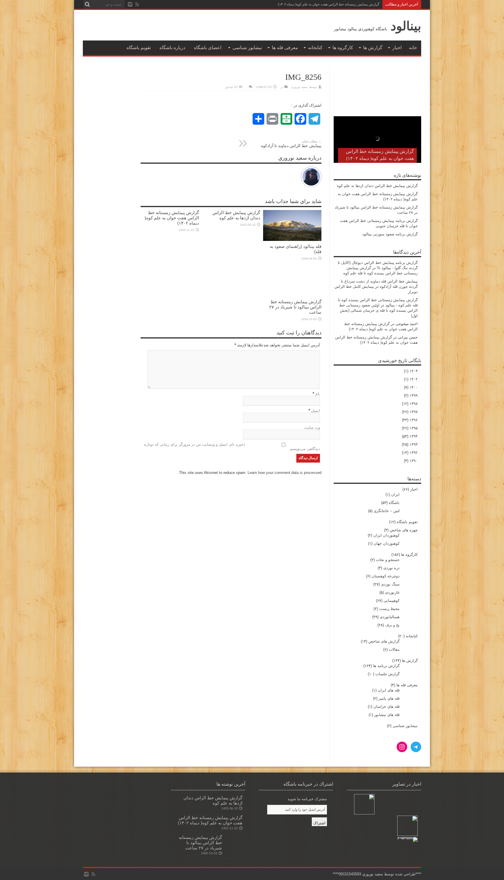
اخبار (397, 47)
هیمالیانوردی (390, 617)
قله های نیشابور (387, 715)
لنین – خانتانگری (387, 511)
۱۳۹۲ (414, 452)
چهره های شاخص (404, 530)
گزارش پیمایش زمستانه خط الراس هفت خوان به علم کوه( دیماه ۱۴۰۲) (172, 217)
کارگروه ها (342, 47)
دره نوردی (391, 568)
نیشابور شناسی (247, 47)
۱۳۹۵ (414, 428)
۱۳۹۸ (414, 403)
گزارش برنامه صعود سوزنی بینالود (390, 234)
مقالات (394, 649)
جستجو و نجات (388, 560)
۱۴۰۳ (414, 371)
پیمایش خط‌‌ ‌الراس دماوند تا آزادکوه (291, 144)
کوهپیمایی (392, 600)
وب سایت (312, 427)
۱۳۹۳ (414, 444)
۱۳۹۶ (414, 420)
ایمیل (315, 410)
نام (317, 393)
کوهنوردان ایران (386, 535)
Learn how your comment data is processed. (249, 472)
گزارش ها (372, 47)
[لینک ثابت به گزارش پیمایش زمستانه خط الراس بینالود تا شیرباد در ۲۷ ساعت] (292, 281)
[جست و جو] (87, 4)
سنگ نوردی (390, 584)
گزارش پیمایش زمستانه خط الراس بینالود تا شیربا (343, 4)
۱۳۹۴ (414, 436)
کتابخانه (315, 47)
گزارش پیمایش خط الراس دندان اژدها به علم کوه (236, 215)
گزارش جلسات (387, 674)
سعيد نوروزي (299, 87)
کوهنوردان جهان (387, 543)
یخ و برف (392, 625)
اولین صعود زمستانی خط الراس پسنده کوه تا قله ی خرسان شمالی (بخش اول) (378, 310)
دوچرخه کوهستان (386, 576)
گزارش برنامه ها (386, 666)
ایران (395, 494)
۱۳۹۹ (414, 395)
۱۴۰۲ (414, 379)
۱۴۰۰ (414, 387)
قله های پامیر (389, 698)
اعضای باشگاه (207, 47)
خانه (413, 47)
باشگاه (394, 502)
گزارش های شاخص (384, 641)
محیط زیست (389, 608)
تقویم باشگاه (139, 47)
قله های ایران (389, 690)
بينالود (406, 26)
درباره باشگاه (172, 47)
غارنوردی (392, 592)
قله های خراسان (386, 706)
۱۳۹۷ (414, 412)
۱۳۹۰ (414, 460)
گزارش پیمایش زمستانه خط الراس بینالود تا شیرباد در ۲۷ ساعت (295, 307)
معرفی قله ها (285, 47)
